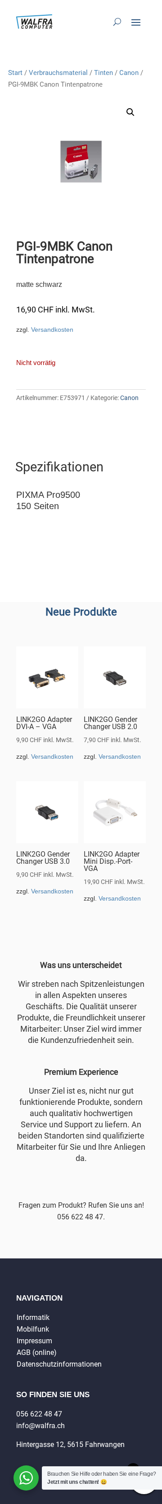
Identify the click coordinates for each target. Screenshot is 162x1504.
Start (15, 73)
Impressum (34, 1341)
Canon (129, 73)
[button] (130, 112)
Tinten (103, 73)
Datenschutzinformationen (59, 1364)
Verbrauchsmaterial (58, 73)
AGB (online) (37, 1352)
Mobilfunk (33, 1329)
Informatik (33, 1317)
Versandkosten (52, 329)
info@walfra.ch (40, 1425)
